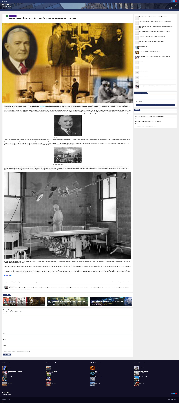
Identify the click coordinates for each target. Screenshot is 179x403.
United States (42, 106)
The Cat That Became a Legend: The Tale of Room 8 (18, 302)
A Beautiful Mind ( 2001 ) (143, 46)
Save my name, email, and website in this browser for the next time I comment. (17, 351)
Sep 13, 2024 (7, 304)
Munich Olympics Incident (144, 371)
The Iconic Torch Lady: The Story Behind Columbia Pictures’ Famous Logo (152, 36)
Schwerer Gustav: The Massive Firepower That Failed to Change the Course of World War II (154, 56)
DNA (96, 371)
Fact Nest (6, 4)
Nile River (141, 61)
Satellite (96, 382)
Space (100, 300)
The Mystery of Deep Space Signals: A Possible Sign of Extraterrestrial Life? (110, 302)
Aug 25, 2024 (142, 383)
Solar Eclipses (97, 365)
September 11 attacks (143, 376)
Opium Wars (137, 123)
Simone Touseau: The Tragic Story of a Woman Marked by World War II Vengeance (153, 16)
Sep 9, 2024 (142, 372)
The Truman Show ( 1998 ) (143, 66)
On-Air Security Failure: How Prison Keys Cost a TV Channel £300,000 (151, 41)
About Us (172, 399)
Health (49, 300)
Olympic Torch (54, 365)
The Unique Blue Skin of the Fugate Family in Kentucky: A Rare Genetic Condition (67, 302)
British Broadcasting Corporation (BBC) (15, 371)
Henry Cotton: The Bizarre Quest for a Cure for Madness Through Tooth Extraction (41, 18)
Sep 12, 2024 (50, 304)
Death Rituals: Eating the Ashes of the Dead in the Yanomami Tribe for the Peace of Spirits (154, 31)
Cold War (141, 382)
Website (4, 345)
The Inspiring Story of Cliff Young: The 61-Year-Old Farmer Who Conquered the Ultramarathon (155, 21)
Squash (53, 376)
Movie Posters (10, 376)
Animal (6, 301)
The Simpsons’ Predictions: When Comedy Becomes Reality (145, 126)
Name (4, 333)
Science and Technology (11, 301)
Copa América (54, 371)
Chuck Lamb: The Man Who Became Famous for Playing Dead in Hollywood (148, 121)
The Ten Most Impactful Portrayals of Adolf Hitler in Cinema (149, 51)
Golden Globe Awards (12, 365)
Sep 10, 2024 (54, 372)
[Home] (3, 10)
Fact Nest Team (13, 304)
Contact (175, 399)
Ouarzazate (10, 382)
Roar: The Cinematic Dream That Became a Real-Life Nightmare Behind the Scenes (149, 116)
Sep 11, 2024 (94, 304)
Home (169, 399)
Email (4, 339)
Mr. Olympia (54, 382)
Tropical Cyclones (98, 376)
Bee (136, 118)
